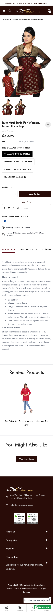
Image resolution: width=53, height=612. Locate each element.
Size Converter (28, 249)
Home (7, 20)
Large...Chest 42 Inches (17, 169)
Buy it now (26, 201)
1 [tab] (25, 93)
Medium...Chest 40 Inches (18, 161)
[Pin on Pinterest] (13, 207)
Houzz (25, 208)
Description (8, 249)
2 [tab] (27, 93)
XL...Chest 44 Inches (15, 177)
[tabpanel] (26, 60)
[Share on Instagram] (18, 207)
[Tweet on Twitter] (9, 207)
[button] (7, 131)
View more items (26, 459)
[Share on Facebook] (4, 207)
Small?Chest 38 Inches (17, 153)
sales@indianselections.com (22, 504)
